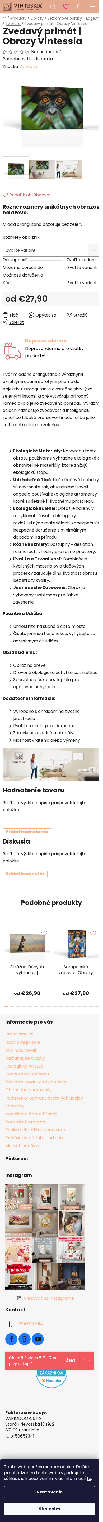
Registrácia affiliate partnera (35, 1130)
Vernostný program (26, 1122)
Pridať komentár (25, 874)
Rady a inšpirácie (22, 1042)
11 (73, 1006)
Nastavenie (49, 1492)
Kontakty (14, 1106)
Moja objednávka (22, 1146)
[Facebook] (11, 1339)
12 (79, 1006)
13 (85, 1006)
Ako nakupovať (21, 1050)
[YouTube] (38, 1339)
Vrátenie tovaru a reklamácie (35, 1082)
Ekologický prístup (24, 1066)
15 (97, 1006)
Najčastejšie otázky (25, 1058)
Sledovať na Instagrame (49, 1298)
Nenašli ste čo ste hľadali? (32, 1114)
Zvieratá (28, 67)
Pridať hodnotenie (27, 832)
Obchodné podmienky (28, 1090)
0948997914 (30, 1324)
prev (5, 942)
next (97, 942)
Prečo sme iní (19, 1034)
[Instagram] (24, 1339)
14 (91, 1006)
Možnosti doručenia (23, 275)
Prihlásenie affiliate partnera (34, 1138)
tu (89, 1478)
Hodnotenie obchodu (27, 1074)
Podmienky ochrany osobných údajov (44, 1098)
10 (67, 1006)
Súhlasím (49, 1509)
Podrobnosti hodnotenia (28, 59)
